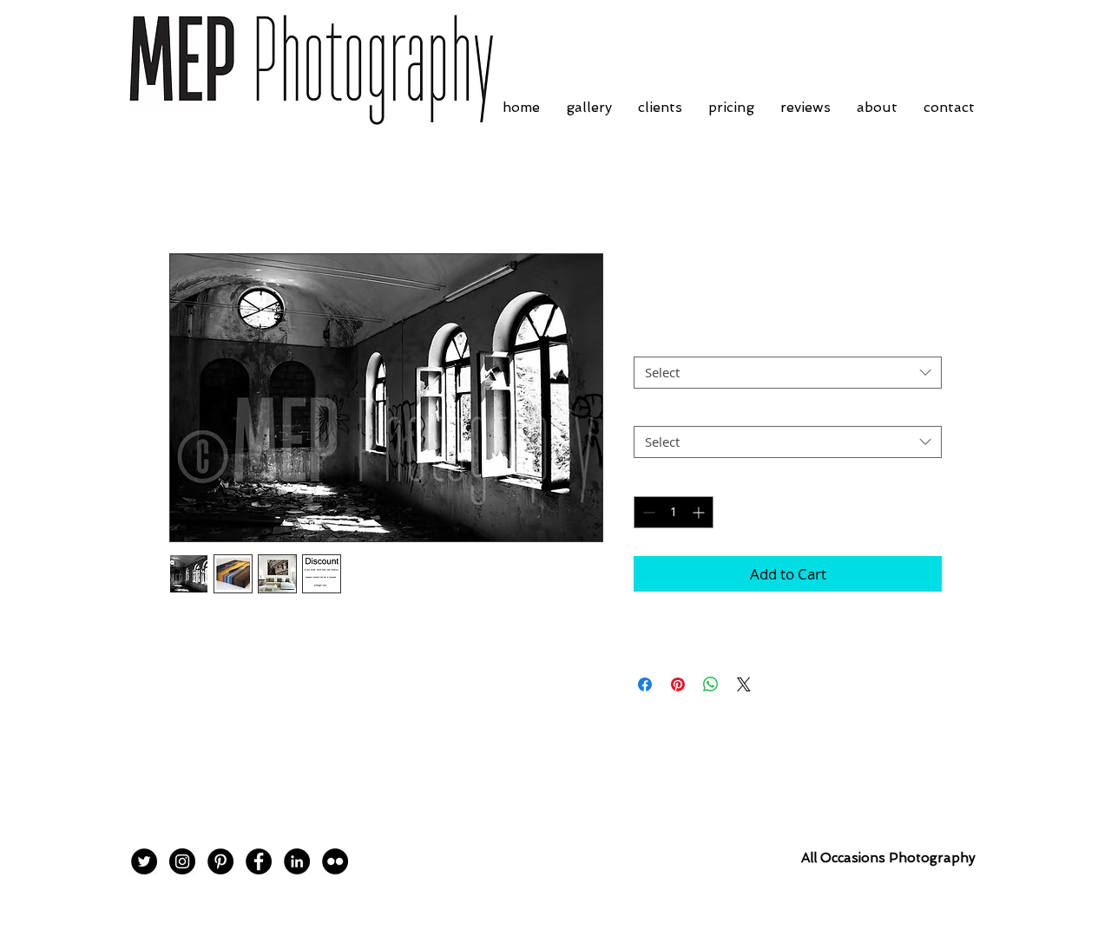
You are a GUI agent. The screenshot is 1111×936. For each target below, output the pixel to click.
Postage (661, 410)
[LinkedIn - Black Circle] (297, 861)
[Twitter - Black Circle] (144, 861)
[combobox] (788, 373)
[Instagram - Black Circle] (182, 861)
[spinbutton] (673, 512)
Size (650, 342)
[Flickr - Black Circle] (335, 861)
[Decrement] (647, 512)
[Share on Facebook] (644, 684)
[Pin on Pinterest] (677, 684)
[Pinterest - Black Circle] (220, 861)
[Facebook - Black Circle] (259, 861)
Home (189, 190)
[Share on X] (743, 684)
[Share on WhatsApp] (710, 684)
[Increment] (700, 512)
